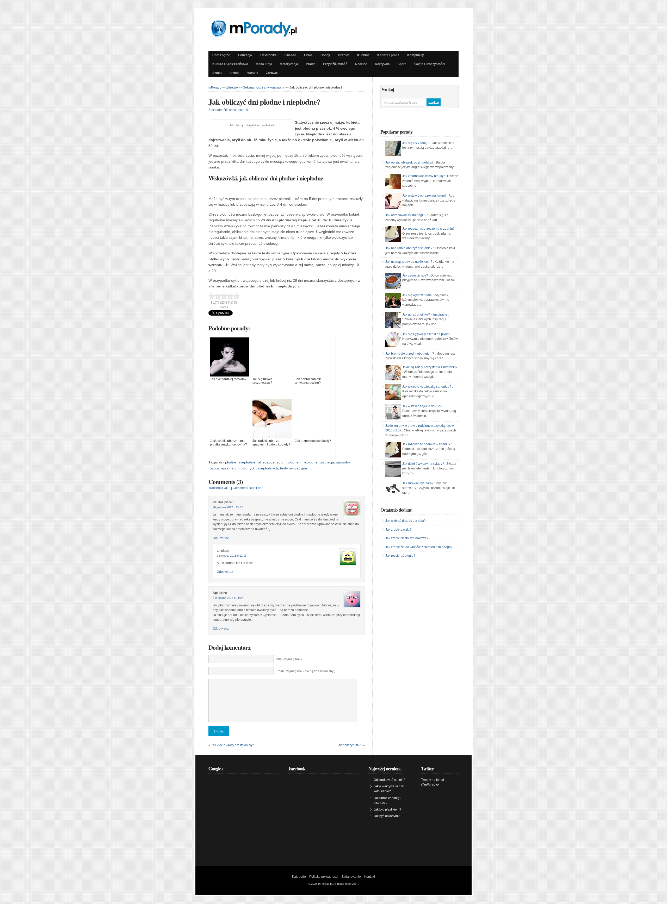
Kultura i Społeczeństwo (230, 64)
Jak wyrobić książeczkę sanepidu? (426, 386)
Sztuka (217, 73)
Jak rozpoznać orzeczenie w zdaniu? (428, 228)
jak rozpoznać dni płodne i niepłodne (287, 462)
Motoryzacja (289, 64)
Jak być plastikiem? (387, 809)
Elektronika (268, 55)
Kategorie (299, 876)
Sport (402, 64)
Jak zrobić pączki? (398, 529)
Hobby (325, 55)
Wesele (252, 73)
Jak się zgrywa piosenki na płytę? (426, 334)
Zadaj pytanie (351, 876)
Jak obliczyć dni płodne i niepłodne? (264, 101)
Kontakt (369, 876)
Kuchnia (363, 55)
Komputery (415, 55)
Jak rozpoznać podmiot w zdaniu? (426, 444)
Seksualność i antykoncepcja (263, 87)
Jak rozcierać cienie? (400, 555)
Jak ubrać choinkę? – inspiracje (424, 314)
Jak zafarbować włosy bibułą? (423, 176)
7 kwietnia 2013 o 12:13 (231, 555)
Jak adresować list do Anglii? (405, 215)
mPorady (214, 87)
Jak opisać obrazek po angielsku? (409, 162)
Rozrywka (382, 64)
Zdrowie (272, 73)
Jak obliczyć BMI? (349, 745)
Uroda (234, 73)
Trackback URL (219, 488)
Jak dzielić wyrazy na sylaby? (423, 464)
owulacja (327, 462)
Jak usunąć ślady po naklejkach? (408, 261)
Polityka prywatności (323, 876)
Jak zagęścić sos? (415, 275)
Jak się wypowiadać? (417, 295)
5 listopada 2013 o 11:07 (228, 597)
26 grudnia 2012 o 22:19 (228, 507)
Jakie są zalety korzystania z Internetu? (430, 367)
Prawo (310, 64)
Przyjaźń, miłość (335, 64)
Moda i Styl (264, 64)
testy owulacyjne (293, 468)
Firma (308, 55)
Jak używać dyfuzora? (418, 483)
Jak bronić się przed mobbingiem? (409, 353)
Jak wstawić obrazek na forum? (424, 195)
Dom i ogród (221, 55)
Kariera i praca (388, 55)
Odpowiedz (221, 538)
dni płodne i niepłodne (237, 462)
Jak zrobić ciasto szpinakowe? (406, 538)
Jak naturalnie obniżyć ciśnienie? (409, 248)
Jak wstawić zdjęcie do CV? (422, 406)
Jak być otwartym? (387, 816)
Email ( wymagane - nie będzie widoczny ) (305, 671)
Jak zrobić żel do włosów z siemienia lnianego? (419, 547)
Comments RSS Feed (248, 488)
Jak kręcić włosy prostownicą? (232, 745)
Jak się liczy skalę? (415, 143)
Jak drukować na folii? (389, 780)
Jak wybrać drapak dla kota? (405, 521)
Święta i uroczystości (429, 64)
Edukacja (245, 55)
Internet (343, 55)
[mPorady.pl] (258, 36)
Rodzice (361, 64)
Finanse (290, 55)
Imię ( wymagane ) (289, 659)
